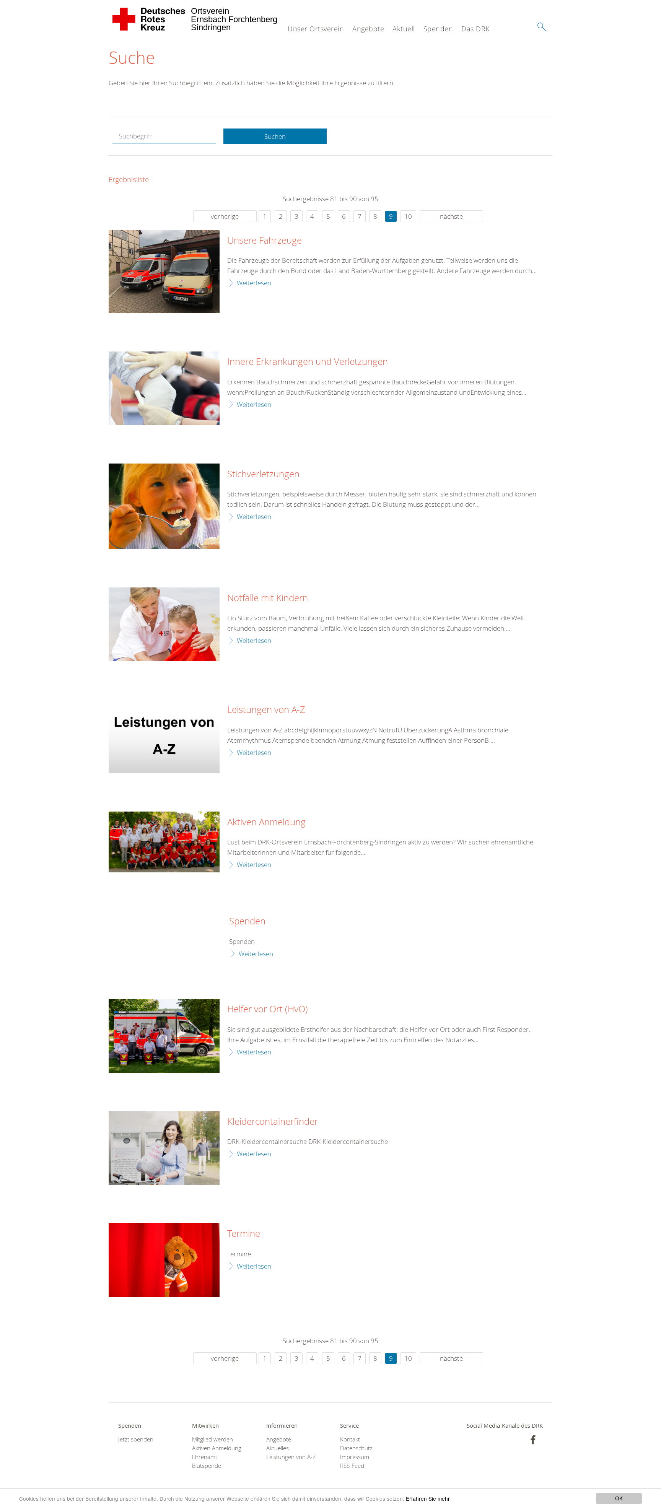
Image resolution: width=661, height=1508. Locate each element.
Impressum (354, 1457)
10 (408, 216)
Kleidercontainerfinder (272, 1121)
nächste (451, 216)
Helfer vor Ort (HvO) (267, 1009)
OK (619, 1498)
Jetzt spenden (135, 1439)
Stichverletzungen (263, 474)
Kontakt (350, 1439)
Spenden (438, 28)
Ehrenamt (204, 1457)
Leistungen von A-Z (266, 710)
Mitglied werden (212, 1439)
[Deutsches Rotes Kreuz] (149, 19)
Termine (243, 1234)
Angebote (368, 28)
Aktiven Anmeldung (266, 822)
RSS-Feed (352, 1465)
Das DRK (475, 28)
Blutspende (206, 1465)
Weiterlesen (254, 282)
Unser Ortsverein (316, 28)
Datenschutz (356, 1448)
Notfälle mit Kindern (267, 598)
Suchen (275, 136)
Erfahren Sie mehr (428, 1498)
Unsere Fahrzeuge (264, 240)
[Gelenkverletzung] (164, 388)
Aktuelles (277, 1448)
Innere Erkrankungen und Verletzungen (307, 362)
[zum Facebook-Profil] (533, 1440)
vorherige (225, 216)
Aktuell (403, 28)
